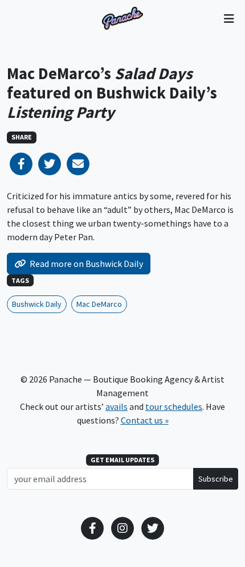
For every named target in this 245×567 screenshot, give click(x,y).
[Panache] (122, 18)
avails (116, 406)
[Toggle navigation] (229, 18)
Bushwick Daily (37, 304)
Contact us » (145, 420)
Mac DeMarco (99, 304)
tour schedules (173, 406)
